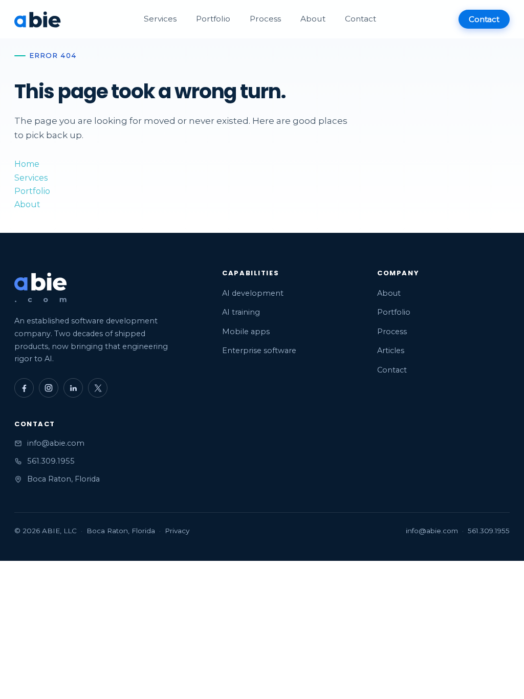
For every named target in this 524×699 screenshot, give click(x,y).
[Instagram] (48, 388)
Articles (390, 350)
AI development (252, 293)
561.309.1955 (51, 461)
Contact (360, 19)
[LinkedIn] (73, 388)
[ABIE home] (37, 19)
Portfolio (213, 19)
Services (160, 19)
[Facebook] (24, 388)
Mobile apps (246, 331)
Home (26, 164)
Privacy (177, 531)
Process (265, 19)
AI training (241, 312)
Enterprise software (259, 350)
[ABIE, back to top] (41, 288)
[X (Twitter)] (97, 388)
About (312, 19)
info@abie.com (55, 443)
